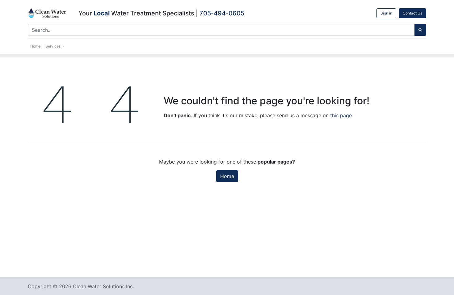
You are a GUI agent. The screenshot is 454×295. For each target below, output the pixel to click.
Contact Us (412, 13)
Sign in (386, 13)
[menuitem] (35, 46)
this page (341, 115)
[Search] (420, 30)
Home (227, 176)
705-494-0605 (222, 13)
